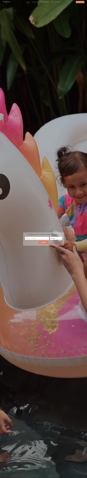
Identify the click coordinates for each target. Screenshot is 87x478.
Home (28, 2)
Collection (35, 2)
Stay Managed (55, 2)
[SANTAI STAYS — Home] (7, 2)
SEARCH (43, 242)
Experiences (45, 2)
